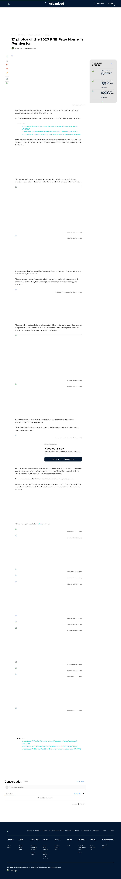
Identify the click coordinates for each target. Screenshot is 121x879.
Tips (91, 849)
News (8, 843)
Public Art (33, 851)
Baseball (56, 847)
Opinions (33, 852)
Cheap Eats (45, 854)
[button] (96, 72)
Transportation (34, 847)
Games (104, 830)
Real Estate (33, 843)
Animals (20, 849)
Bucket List (92, 847)
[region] (44, 793)
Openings (45, 845)
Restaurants (45, 849)
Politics (8, 847)
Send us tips (86, 830)
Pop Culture (80, 851)
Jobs (103, 847)
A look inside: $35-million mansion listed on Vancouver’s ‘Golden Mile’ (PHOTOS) (49, 132)
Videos (91, 851)
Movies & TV (21, 851)
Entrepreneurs (105, 845)
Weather (21, 845)
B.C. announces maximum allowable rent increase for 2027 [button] (106, 72)
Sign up (82, 781)
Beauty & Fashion (82, 847)
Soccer (56, 851)
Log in (78, 781)
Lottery (8, 845)
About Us (29, 830)
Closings (44, 847)
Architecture (33, 849)
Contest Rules (95, 830)
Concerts (68, 845)
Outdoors (80, 843)
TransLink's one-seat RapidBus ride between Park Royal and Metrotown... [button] (107, 82)
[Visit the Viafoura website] (81, 804)
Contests (80, 852)
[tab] (9, 793)
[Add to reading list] (7, 83)
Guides (91, 845)
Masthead (77, 830)
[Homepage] (10, 830)
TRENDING (97, 64)
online (39, 524)
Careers (112, 830)
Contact (37, 830)
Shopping (80, 849)
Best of (44, 851)
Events (44, 852)
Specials (44, 856)
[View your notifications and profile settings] (83, 793)
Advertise (45, 830)
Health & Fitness (81, 845)
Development (33, 845)
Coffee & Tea (45, 858)
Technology (104, 843)
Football (56, 849)
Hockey (56, 843)
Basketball (57, 845)
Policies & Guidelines (56, 830)
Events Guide (69, 843)
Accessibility (68, 830)
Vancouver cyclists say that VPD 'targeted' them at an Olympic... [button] (107, 93)
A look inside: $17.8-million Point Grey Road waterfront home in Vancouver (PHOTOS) (51, 134)
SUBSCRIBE (100, 3)
